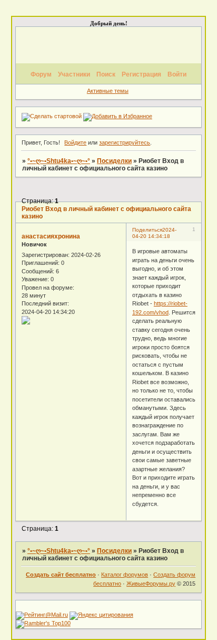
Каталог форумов (124, 574)
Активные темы (108, 91)
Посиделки (114, 161)
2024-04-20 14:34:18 (154, 233)
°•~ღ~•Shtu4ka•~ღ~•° (58, 161)
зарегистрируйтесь (124, 142)
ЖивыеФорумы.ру (150, 583)
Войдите (75, 142)
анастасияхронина (51, 236)
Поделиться (147, 230)
